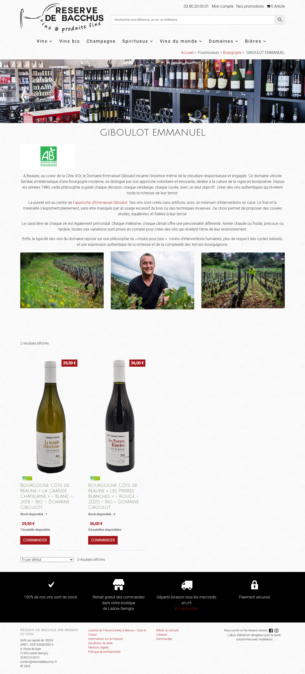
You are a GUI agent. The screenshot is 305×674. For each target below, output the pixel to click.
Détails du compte (167, 630)
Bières (253, 41)
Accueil (187, 52)
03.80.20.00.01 (196, 6)
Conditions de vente (100, 643)
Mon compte (223, 6)
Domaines (221, 41)
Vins (42, 41)
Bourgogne (232, 52)
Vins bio (69, 41)
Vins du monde (179, 41)
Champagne (101, 41)
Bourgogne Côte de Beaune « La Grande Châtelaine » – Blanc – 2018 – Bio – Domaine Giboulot (46, 496)
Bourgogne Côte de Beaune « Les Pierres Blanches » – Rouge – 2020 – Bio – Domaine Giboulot (113, 496)
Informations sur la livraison (105, 639)
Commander (35, 540)
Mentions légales (98, 647)
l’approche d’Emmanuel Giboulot (100, 202)
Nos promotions (250, 6)
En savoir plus (186, 608)
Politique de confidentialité (104, 651)
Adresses (161, 634)
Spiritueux (135, 41)
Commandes (164, 639)
